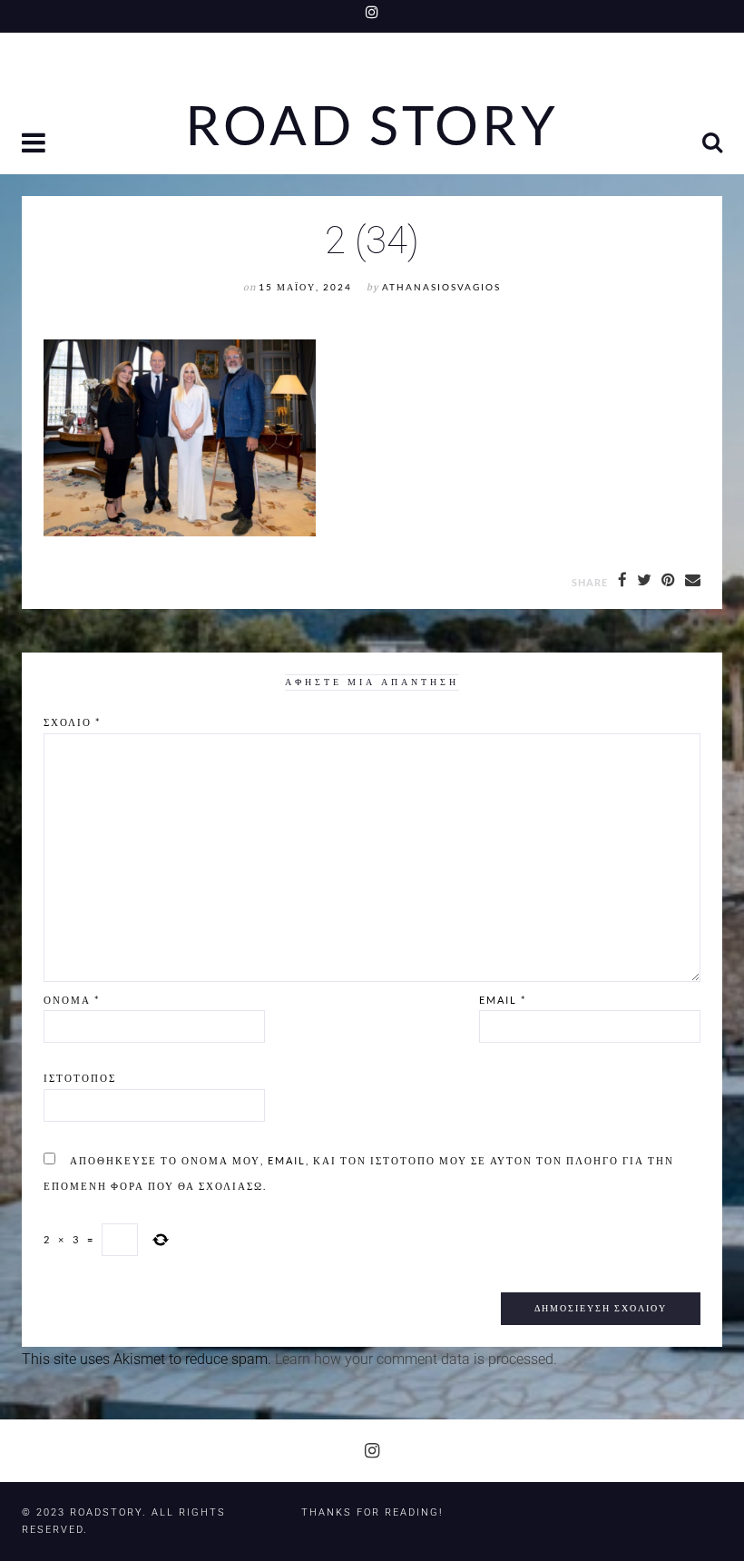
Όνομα (72, 1000)
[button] (35, 145)
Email (502, 1000)
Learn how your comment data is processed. (416, 1359)
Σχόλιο (72, 722)
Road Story (372, 125)
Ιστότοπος (80, 1078)
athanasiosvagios (441, 287)
